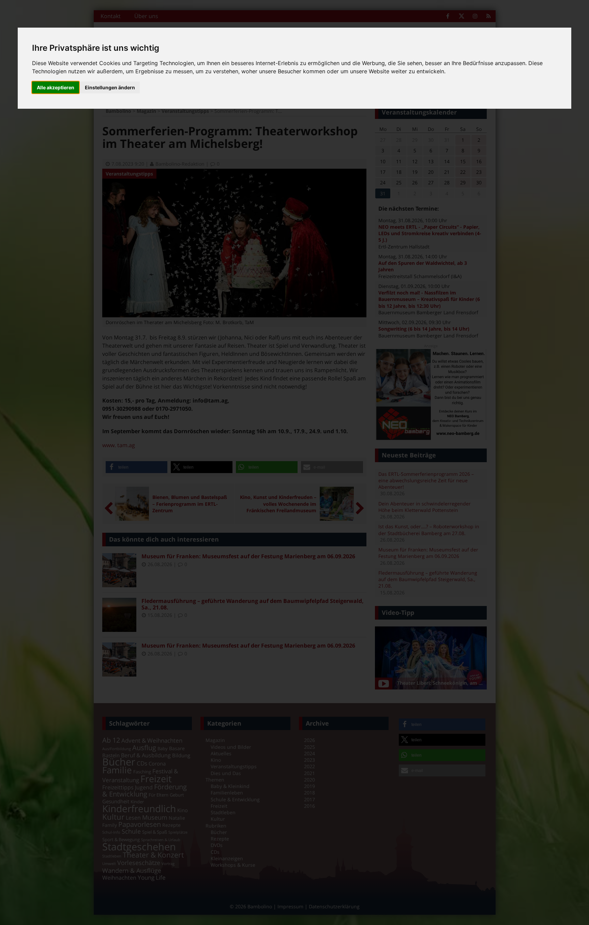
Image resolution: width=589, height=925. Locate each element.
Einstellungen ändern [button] (110, 87)
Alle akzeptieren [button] (55, 87)
